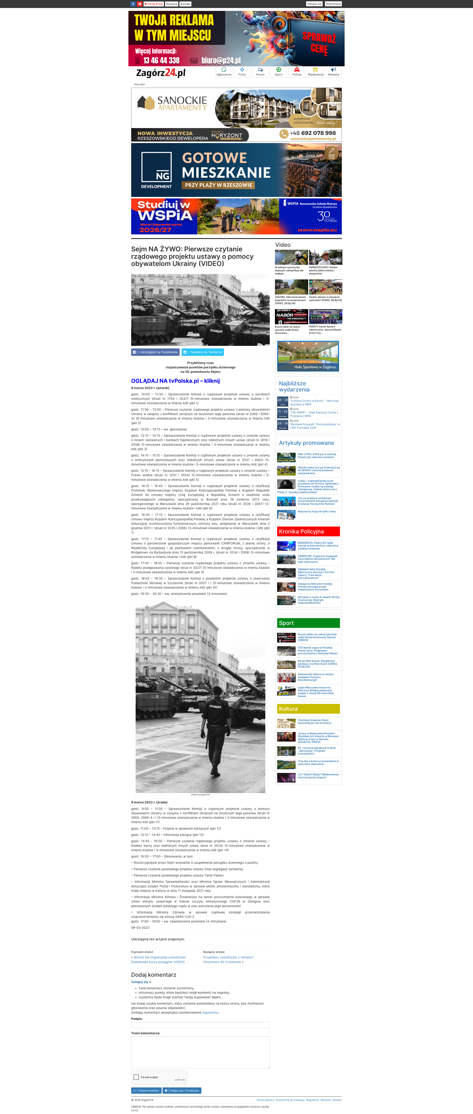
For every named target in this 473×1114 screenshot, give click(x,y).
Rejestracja (333, 4)
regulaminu (210, 1012)
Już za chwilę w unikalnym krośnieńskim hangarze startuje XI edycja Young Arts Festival (318, 500)
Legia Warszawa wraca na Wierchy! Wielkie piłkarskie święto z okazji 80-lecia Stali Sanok (316, 691)
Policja (297, 74)
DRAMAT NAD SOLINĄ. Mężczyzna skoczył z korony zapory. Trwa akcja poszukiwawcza (316, 573)
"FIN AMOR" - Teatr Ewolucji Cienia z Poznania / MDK (314, 413)
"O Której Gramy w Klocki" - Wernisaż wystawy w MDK (314, 401)
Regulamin (312, 1099)
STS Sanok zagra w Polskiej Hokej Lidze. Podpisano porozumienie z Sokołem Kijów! (318, 650)
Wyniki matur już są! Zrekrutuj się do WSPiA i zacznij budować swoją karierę (319, 470)
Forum (260, 74)
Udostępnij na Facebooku (158, 352)
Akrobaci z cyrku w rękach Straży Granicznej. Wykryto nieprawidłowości (319, 599)
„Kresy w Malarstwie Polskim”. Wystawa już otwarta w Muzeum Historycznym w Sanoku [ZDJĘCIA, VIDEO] (318, 737)
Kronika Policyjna (301, 531)
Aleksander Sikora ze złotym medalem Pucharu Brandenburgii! (316, 677)
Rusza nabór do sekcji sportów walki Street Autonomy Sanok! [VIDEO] (317, 637)
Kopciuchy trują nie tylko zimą (317, 511)
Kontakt (185, 4)
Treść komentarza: (145, 1033)
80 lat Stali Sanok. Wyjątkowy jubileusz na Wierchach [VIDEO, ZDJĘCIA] (318, 663)
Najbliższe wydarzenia (294, 386)
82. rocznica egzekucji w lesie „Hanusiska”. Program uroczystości (317, 750)
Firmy (242, 74)
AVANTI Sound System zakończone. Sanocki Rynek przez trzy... (325, 329)
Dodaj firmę (155, 4)
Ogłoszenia (224, 74)
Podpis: (137, 1019)
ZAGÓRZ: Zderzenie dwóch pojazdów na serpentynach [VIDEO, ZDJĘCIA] (290, 300)
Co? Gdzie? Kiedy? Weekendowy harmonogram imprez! (318, 776)
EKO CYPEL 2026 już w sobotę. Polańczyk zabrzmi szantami (317, 455)
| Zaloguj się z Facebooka (183, 1090)
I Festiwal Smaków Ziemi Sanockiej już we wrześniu (314, 721)
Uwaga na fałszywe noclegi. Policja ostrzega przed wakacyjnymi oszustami (315, 586)
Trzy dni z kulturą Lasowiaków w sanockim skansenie (318, 762)
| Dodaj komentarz (147, 1090)
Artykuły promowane (306, 442)
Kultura (288, 708)
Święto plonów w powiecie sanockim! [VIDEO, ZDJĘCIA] (325, 298)
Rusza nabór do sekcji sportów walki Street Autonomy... (287, 329)
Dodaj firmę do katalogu (290, 1099)
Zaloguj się (314, 4)
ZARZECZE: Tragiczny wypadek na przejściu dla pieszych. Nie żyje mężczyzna (317, 558)
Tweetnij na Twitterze (205, 352)
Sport (278, 74)
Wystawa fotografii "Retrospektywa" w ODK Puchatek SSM (315, 424)
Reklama (171, 4)
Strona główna (265, 1099)
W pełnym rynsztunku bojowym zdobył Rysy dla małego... (289, 270)
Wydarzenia (315, 74)
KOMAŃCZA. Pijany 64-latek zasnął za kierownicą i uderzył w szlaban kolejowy (318, 545)
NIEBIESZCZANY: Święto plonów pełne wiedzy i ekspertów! (323, 270)
